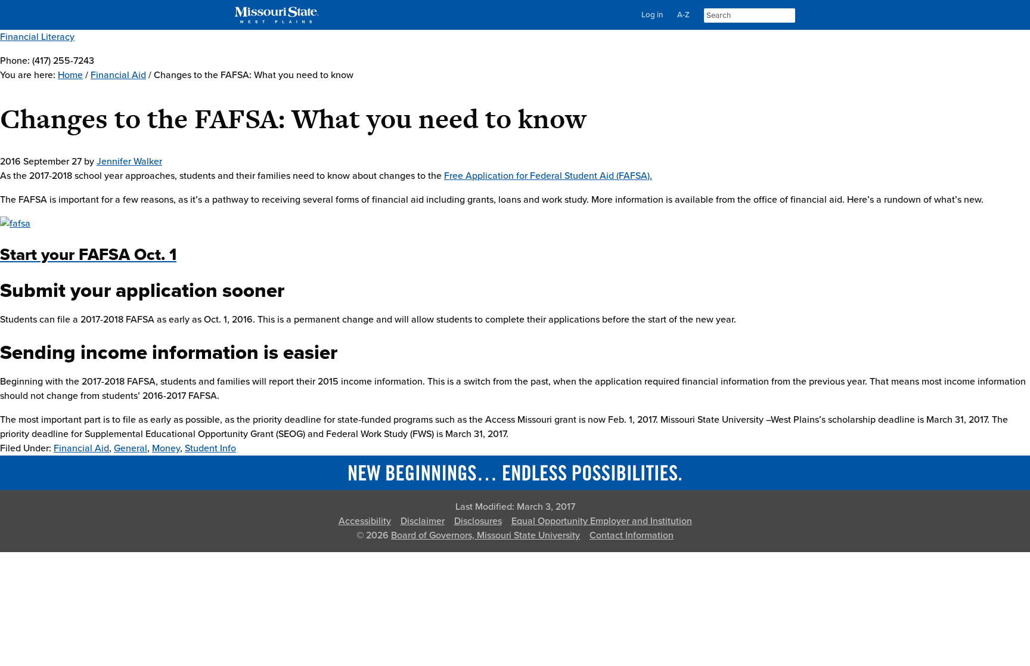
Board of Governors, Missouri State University (485, 535)
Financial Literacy (37, 37)
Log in (652, 15)
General (130, 448)
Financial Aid (81, 448)
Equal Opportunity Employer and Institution (601, 521)
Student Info (210, 448)
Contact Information (632, 535)
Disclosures (478, 521)
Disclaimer (423, 521)
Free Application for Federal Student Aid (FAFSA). (548, 176)
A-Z (683, 15)
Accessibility (365, 521)
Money (166, 448)
